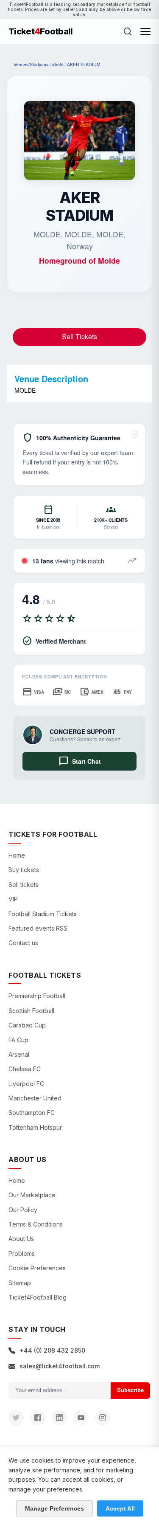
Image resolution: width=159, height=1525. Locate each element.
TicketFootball (40, 31)
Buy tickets (23, 869)
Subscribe (130, 1390)
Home (16, 855)
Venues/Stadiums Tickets (38, 64)
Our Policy (22, 1209)
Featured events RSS (37, 928)
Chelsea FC (24, 1068)
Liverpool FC (26, 1083)
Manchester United (34, 1098)
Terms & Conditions (35, 1224)
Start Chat (80, 761)
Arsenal (18, 1054)
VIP (13, 899)
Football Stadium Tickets (42, 913)
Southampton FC (31, 1112)
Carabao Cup (27, 1025)
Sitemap (19, 1282)
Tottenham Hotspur (35, 1127)
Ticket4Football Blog (37, 1297)
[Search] (127, 31)
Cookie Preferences (37, 1268)
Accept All (120, 1508)
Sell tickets (23, 884)
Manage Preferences (54, 1508)
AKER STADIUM (83, 64)
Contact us (23, 942)
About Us (21, 1238)
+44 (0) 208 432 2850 (52, 1350)
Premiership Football (36, 995)
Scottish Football (31, 1010)
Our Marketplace (32, 1195)
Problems (21, 1253)
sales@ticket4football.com (60, 1366)
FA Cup (18, 1040)
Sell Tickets (79, 336)
